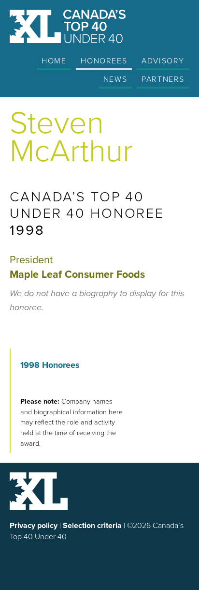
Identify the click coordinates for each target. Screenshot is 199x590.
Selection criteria (92, 525)
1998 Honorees (50, 365)
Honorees (104, 60)
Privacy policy (33, 525)
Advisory (163, 60)
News (115, 79)
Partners (163, 79)
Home (54, 60)
